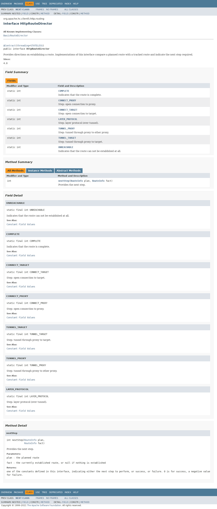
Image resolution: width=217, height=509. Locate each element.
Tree (44, 4)
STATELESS (37, 45)
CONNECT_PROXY (67, 100)
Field (25, 13)
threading (23, 45)
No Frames (52, 9)
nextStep (63, 180)
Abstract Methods (69, 170)
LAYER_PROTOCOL (67, 119)
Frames (40, 9)
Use (38, 4)
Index (68, 4)
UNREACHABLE (65, 147)
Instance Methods (40, 170)
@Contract (9, 45)
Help (75, 4)
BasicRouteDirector (15, 35)
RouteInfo (77, 180)
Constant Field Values (21, 224)
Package (18, 4)
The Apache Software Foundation (44, 505)
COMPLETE (63, 91)
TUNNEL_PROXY (66, 128)
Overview (6, 4)
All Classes (71, 9)
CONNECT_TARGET (67, 109)
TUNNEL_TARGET (67, 137)
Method (45, 13)
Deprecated (56, 4)
